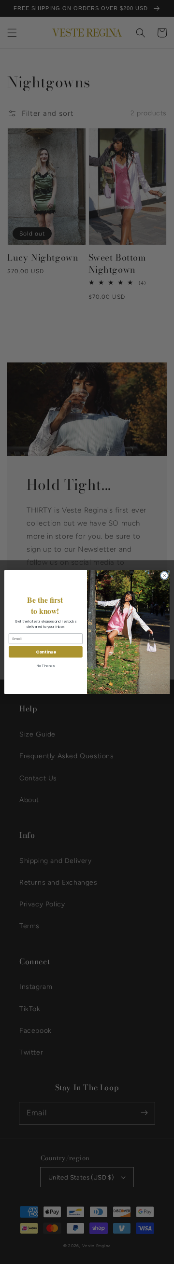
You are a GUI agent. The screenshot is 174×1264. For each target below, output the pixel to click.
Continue (46, 651)
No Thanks (46, 665)
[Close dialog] (164, 575)
